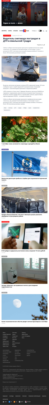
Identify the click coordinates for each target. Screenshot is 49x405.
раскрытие (5, 399)
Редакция (5, 396)
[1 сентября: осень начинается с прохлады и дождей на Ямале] (24, 129)
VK (11, 401)
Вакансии (17, 396)
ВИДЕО (28, 353)
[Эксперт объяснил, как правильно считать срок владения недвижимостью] (24, 271)
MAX (6, 401)
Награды (11, 396)
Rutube (29, 401)
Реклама (24, 396)
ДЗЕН (22, 401)
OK (16, 401)
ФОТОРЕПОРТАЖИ (31, 352)
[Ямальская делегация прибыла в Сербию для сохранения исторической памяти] (24, 164)
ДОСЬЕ (28, 355)
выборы (44, 396)
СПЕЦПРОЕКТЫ (30, 350)
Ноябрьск (34, 30)
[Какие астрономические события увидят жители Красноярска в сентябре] (24, 307)
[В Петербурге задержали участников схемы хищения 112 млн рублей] (24, 236)
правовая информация (34, 396)
